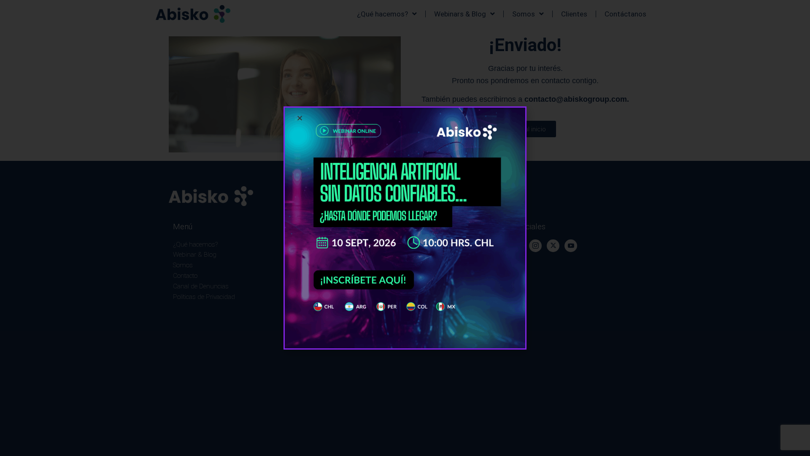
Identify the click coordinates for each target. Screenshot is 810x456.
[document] (405, 228)
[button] (300, 118)
